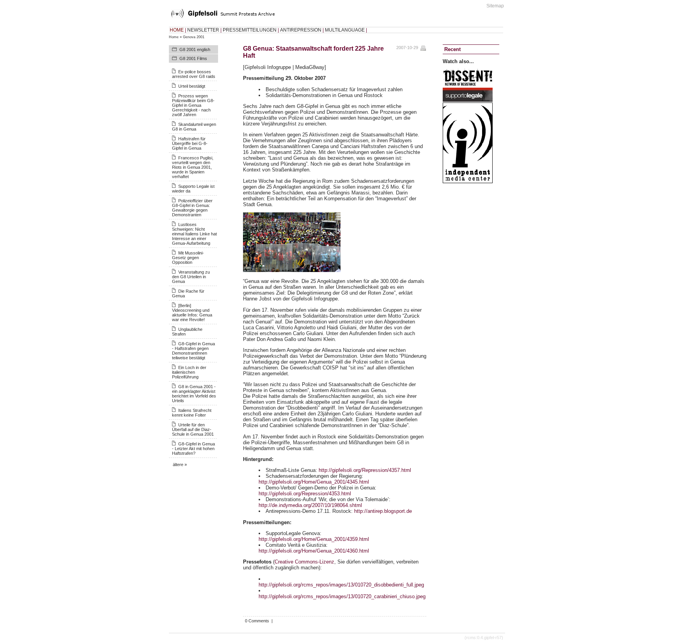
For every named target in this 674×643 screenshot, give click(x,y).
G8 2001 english (194, 49)
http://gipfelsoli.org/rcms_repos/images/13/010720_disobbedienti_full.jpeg (341, 585)
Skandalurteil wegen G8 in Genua (194, 126)
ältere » (180, 464)
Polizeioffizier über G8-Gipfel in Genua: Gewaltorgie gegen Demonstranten (192, 207)
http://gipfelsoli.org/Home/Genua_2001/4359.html (314, 539)
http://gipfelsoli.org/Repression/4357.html (365, 470)
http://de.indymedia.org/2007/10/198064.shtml (310, 505)
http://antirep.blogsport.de (383, 511)
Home (174, 37)
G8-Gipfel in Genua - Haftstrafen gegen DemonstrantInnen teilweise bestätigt (193, 350)
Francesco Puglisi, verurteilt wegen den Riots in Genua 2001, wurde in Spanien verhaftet (192, 167)
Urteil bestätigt (191, 86)
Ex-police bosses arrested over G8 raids (193, 74)
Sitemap (495, 6)
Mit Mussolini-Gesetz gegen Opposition (188, 258)
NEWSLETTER (203, 30)
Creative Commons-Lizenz (304, 562)
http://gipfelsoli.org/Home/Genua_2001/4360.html (314, 551)
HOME (177, 30)
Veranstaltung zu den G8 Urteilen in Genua (191, 277)
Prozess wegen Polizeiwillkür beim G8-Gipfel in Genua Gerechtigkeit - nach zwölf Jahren (193, 105)
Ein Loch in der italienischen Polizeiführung (189, 372)
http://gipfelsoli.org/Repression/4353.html (305, 493)
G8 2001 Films (193, 58)
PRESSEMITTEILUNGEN (250, 30)
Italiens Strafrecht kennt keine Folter (191, 412)
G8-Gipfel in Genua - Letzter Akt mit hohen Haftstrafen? (193, 449)
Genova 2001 (193, 37)
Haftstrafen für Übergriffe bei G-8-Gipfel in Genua (190, 143)
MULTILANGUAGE (345, 30)
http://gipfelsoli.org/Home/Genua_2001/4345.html (314, 482)
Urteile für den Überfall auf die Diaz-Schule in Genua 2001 (193, 429)
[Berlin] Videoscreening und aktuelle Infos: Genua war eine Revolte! (192, 312)
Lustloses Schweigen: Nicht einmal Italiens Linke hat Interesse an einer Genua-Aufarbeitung (194, 234)
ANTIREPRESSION (300, 30)
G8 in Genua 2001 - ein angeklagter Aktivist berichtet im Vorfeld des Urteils (194, 393)
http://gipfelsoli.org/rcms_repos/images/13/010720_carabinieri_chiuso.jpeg (342, 596)
